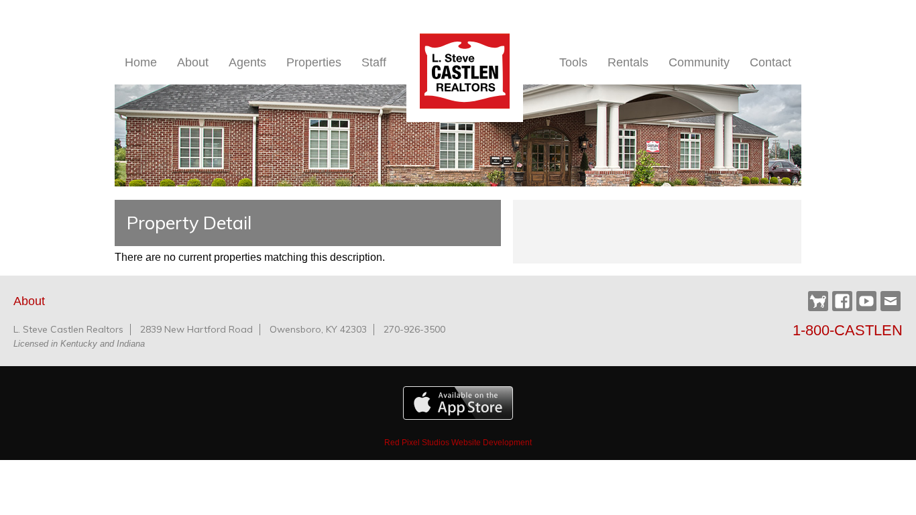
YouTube (866, 301)
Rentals (628, 62)
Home (141, 62)
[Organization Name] (464, 71)
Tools (573, 62)
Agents (247, 62)
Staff (373, 62)
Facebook (842, 301)
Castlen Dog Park (818, 302)
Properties (313, 62)
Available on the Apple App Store (458, 403)
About (193, 62)
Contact (770, 62)
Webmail (890, 301)
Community (699, 62)
